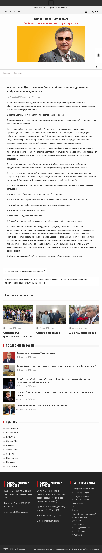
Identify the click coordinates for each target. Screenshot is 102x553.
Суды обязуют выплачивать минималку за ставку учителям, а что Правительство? (56, 366)
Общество (36, 97)
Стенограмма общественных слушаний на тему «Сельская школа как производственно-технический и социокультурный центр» (46, 281)
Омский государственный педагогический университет (84, 517)
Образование (12, 449)
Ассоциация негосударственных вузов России (81, 527)
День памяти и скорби (82, 332)
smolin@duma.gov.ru (19, 512)
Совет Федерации (80, 492)
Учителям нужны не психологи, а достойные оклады (41, 405)
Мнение (10, 445)
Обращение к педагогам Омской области (36, 353)
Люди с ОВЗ (12, 441)
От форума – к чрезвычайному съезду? (26, 271)
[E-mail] (19, 11)
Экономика (11, 466)
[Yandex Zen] (14, 11)
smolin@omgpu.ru (51, 521)
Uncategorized (12, 428)
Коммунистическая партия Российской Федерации (81, 499)
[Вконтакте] (6, 11)
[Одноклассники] (10, 11)
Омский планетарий (48, 332)
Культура (10, 437)
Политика (10, 462)
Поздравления (13, 458)
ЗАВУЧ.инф (77, 535)
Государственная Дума (83, 489)
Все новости (12, 432)
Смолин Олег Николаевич (51, 18)
